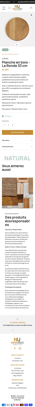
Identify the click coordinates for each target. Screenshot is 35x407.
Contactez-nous (17, 361)
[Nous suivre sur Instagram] (19, 348)
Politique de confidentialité (17, 388)
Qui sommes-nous (17, 370)
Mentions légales (17, 383)
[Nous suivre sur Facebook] (15, 348)
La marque (17, 368)
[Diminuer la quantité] (4, 125)
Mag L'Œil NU (17, 375)
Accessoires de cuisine (10, 54)
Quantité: (5, 121)
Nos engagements (17, 373)
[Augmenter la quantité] (12, 125)
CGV (17, 385)
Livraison (17, 358)
